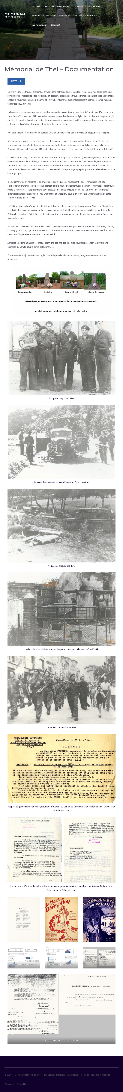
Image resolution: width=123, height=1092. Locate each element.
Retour (16, 81)
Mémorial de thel (15, 15)
